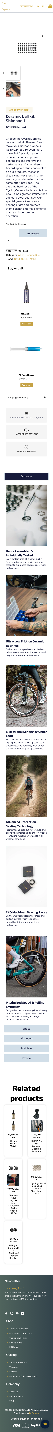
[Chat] (45, 1424)
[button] (38, 6)
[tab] (26, 476)
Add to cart (26, 324)
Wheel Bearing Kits (29, 255)
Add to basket (33, 233)
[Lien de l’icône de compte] (43, 6)
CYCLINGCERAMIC (25, 258)
